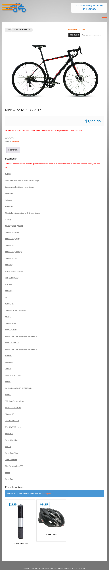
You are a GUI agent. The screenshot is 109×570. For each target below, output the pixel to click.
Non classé (15, 141)
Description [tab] (13, 150)
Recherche (74, 35)
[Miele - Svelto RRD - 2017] (54, 70)
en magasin (46, 493)
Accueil (9, 30)
